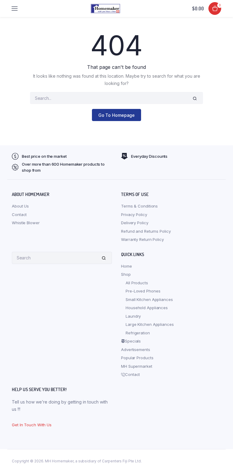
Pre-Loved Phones (143, 291)
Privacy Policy (134, 214)
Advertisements (135, 349)
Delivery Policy (134, 222)
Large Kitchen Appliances (150, 324)
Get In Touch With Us (32, 424)
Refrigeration (138, 332)
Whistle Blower (26, 222)
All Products (137, 282)
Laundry (133, 316)
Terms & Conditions (139, 206)
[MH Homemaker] (105, 8)
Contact (19, 214)
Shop (126, 274)
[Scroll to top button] (223, 449)
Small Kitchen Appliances (149, 299)
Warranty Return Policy (142, 239)
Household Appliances (147, 307)
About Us (20, 206)
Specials (133, 341)
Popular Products (137, 357)
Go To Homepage (116, 115)
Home (126, 266)
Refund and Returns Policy (146, 231)
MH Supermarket (136, 366)
